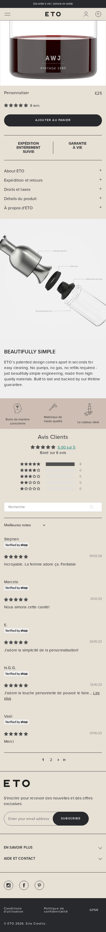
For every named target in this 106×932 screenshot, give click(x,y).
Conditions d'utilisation (14, 910)
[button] (8, 14)
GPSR (94, 910)
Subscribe (71, 818)
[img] (16, 557)
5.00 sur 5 (66, 447)
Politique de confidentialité (56, 910)
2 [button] (51, 759)
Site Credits (35, 923)
